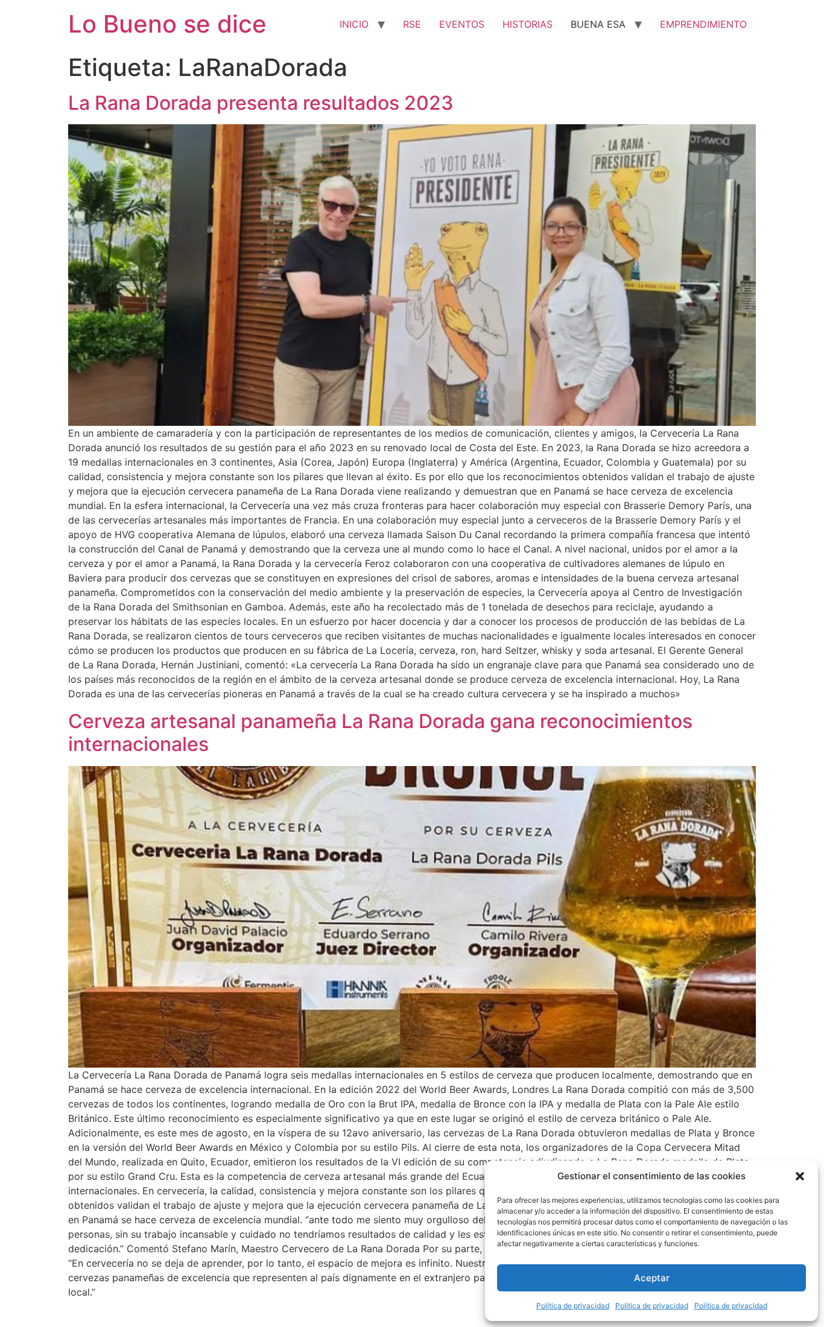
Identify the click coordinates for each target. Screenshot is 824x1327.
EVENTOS (461, 24)
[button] (800, 1176)
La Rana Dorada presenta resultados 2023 (261, 103)
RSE (412, 24)
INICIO (354, 24)
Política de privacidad (572, 1305)
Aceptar (652, 1278)
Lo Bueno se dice (167, 24)
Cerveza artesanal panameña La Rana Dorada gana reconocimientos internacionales (380, 732)
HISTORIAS (527, 24)
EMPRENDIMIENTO (703, 24)
